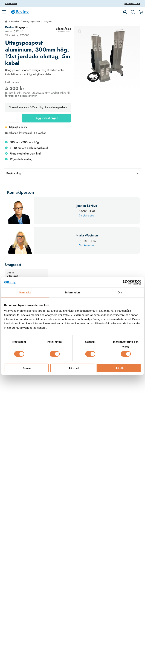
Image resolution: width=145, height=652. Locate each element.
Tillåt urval (72, 367)
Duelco (9, 27)
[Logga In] (125, 12)
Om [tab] (120, 292)
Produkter (15, 21)
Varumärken (11, 3)
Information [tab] (72, 292)
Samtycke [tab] (25, 292)
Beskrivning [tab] (13, 173)
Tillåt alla (118, 367)
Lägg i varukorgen (46, 118)
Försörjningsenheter (31, 21)
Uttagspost (48, 21)
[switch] (55, 354)
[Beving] (19, 12)
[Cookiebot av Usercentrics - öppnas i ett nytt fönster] (125, 282)
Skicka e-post (86, 215)
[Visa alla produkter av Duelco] (63, 29)
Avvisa (26, 367)
